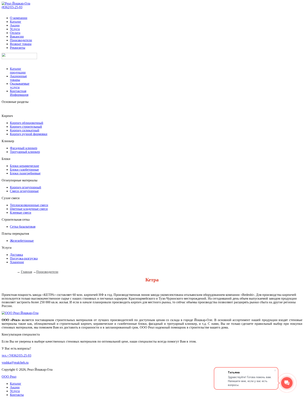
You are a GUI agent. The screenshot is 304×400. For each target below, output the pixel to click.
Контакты (17, 394)
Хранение (17, 262)
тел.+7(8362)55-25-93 (16, 355)
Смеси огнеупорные (24, 191)
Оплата (15, 33)
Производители (21, 40)
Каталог (15, 21)
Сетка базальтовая (22, 226)
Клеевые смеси (20, 212)
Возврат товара (20, 44)
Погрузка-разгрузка (24, 258)
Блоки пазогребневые (25, 173)
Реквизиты (17, 47)
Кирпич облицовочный (26, 123)
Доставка (16, 254)
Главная (26, 272)
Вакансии (17, 36)
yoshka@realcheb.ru (15, 362)
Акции (15, 25)
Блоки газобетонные (24, 169)
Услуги (15, 29)
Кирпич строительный (26, 126)
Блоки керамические (24, 166)
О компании (18, 18)
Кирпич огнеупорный (25, 187)
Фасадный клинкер (23, 148)
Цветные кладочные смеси (29, 209)
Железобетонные (22, 240)
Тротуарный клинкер (25, 152)
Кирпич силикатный (24, 130)
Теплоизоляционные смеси (29, 205)
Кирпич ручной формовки (28, 134)
